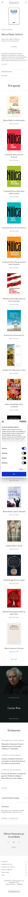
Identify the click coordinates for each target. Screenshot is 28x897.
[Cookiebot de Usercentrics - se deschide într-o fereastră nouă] (19, 422)
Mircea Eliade (8, 34)
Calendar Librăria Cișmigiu (10, 798)
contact (14, 847)
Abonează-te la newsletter (10, 818)
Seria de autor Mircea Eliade (10, 41)
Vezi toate (14, 659)
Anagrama (19, 884)
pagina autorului (14, 718)
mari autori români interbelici (11, 39)
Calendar (4, 788)
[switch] (24, 453)
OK (14, 474)
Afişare (21, 469)
